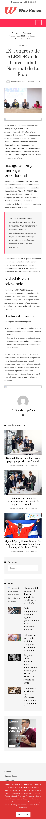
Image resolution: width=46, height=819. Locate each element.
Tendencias (23, 45)
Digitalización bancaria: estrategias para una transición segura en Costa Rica (23, 501)
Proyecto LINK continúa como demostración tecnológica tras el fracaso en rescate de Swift (30, 669)
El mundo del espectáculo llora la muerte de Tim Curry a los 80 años (30, 596)
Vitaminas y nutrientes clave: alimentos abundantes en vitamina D (29, 697)
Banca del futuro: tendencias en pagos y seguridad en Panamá (23, 460)
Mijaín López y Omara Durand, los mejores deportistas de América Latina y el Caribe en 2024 (23, 544)
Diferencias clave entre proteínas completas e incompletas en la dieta (30, 643)
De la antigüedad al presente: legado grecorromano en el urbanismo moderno (31, 619)
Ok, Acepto (23, 814)
